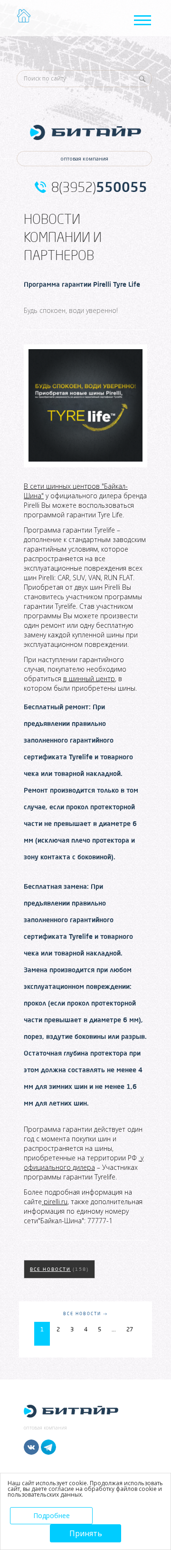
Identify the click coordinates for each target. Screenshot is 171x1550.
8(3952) (99, 187)
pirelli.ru (54, 1201)
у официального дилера (83, 1162)
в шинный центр (89, 678)
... (114, 1329)
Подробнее (51, 1515)
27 (129, 1329)
